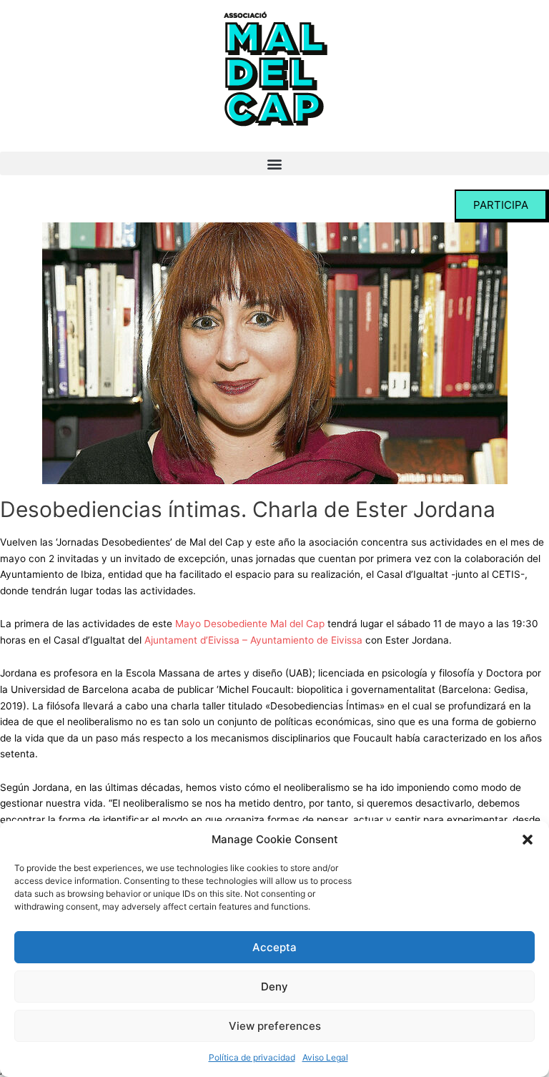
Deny (274, 986)
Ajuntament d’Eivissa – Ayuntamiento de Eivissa (253, 640)
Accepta (274, 947)
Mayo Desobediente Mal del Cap (250, 623)
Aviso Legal (325, 1057)
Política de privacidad (252, 1057)
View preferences (275, 1026)
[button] (527, 839)
